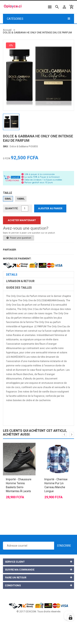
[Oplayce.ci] (38, 605)
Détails (11, 274)
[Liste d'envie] (23, 449)
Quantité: (11, 208)
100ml (21, 198)
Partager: (10, 249)
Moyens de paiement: (17, 258)
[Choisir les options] (15, 449)
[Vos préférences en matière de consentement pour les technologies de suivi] (70, 617)
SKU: (6, 146)
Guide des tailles (19, 287)
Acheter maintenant (22, 220)
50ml (8, 198)
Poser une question (20, 237)
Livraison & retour (20, 281)
